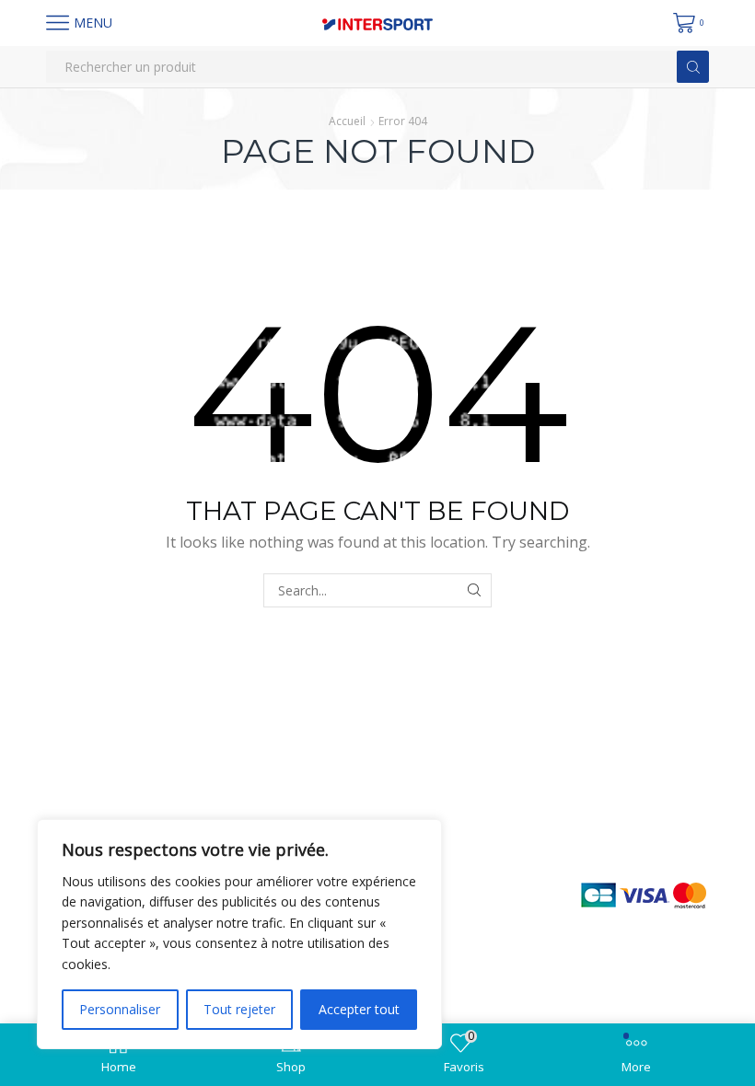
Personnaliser (119, 1009)
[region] (239, 934)
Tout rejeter (239, 1009)
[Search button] (693, 67)
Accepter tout (359, 1009)
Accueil (347, 121)
